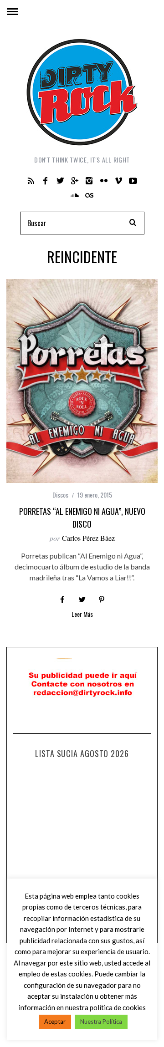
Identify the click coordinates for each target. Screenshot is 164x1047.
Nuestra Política (101, 1021)
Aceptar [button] (55, 1021)
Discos (60, 494)
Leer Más (82, 615)
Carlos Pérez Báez (88, 538)
